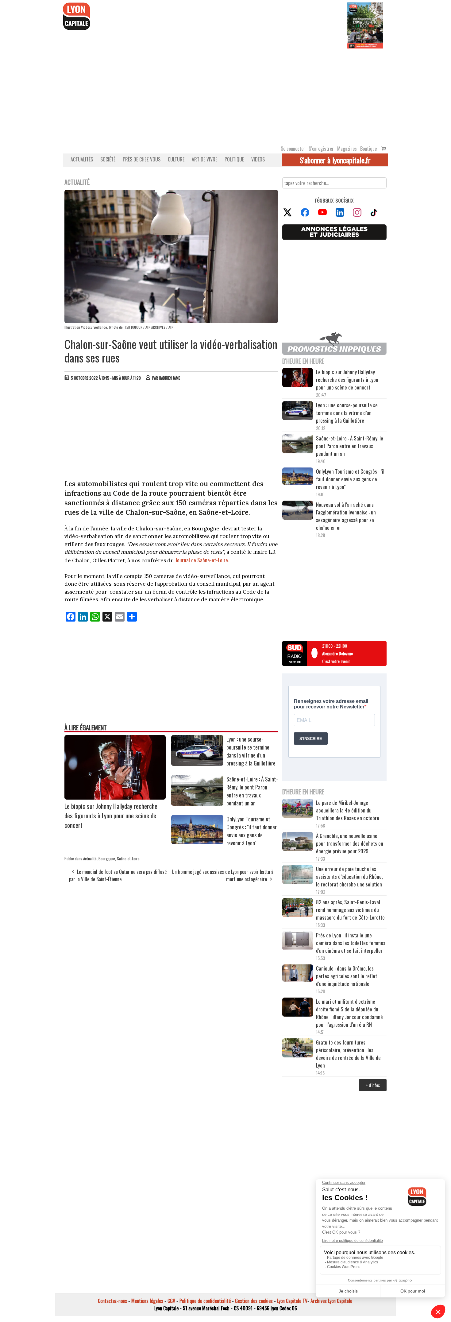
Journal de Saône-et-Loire (201, 560)
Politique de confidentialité (205, 1301)
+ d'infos (373, 1085)
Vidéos (258, 159)
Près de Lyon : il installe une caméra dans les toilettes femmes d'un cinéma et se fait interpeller (350, 942)
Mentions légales (147, 1301)
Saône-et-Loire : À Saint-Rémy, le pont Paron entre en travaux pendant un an (252, 791)
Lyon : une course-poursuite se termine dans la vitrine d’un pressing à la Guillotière (251, 751)
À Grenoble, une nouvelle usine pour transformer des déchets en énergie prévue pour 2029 (349, 843)
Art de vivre (204, 159)
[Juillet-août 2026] (365, 25)
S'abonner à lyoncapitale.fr (335, 159)
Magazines (347, 148)
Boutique (368, 148)
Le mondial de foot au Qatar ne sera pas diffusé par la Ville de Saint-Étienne (118, 875)
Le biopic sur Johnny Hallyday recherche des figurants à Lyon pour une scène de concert (110, 815)
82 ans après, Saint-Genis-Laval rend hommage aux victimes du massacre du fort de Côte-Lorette (350, 909)
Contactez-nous (112, 1301)
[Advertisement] (225, 95)
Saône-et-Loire (128, 858)
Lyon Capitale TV (292, 1301)
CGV (171, 1301)
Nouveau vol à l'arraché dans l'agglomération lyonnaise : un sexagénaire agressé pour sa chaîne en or (346, 516)
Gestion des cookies (254, 1301)
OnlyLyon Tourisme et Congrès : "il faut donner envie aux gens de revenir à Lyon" (251, 831)
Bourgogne (106, 858)
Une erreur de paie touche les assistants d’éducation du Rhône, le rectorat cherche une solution (349, 876)
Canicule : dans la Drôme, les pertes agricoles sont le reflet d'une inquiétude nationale (346, 975)
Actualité (90, 858)
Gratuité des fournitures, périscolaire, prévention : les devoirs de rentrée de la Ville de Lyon (348, 1053)
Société (107, 159)
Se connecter (293, 148)
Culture (176, 159)
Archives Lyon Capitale (331, 1301)
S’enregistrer (321, 148)
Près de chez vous (141, 159)
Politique (234, 159)
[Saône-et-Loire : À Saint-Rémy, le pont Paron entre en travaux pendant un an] (197, 803)
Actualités (82, 159)
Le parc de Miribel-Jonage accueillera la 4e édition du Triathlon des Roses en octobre (347, 810)
